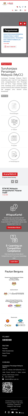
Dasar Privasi (6, 353)
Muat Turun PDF (11, 46)
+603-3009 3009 (9, 377)
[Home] (14, 3)
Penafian (5, 348)
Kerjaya (4, 355)
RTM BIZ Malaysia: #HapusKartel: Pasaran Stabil (12, 191)
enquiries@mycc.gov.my (12, 379)
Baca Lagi (4, 95)
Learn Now (14, 261)
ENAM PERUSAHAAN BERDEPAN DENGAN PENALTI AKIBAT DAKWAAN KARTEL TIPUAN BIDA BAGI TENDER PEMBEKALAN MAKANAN (13, 38)
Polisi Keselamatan (8, 351)
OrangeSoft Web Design (14, 406)
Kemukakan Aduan (14, 227)
